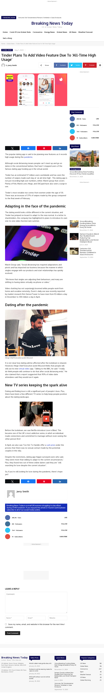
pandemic (28, 157)
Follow (64, 524)
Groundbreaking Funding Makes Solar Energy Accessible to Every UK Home (88, 224)
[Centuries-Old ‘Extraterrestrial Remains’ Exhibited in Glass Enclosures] (74, 251)
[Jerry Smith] (3, 65)
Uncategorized (75, 169)
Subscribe (63, 536)
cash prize (51, 445)
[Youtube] (95, 24)
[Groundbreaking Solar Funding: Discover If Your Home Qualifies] (84, 158)
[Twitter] (91, 24)
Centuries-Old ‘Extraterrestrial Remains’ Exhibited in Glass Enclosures (39, 18)
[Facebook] (84, 24)
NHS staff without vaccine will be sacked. (39, 677)
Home (3, 44)
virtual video (24, 368)
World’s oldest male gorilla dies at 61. (40, 663)
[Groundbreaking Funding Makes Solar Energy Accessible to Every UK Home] (74, 223)
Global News (10, 44)
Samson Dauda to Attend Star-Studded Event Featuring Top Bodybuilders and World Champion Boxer (89, 238)
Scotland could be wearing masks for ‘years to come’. (40, 670)
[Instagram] (88, 24)
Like (65, 517)
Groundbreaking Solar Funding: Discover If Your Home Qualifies (82, 173)
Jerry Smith (12, 65)
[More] (100, 65)
